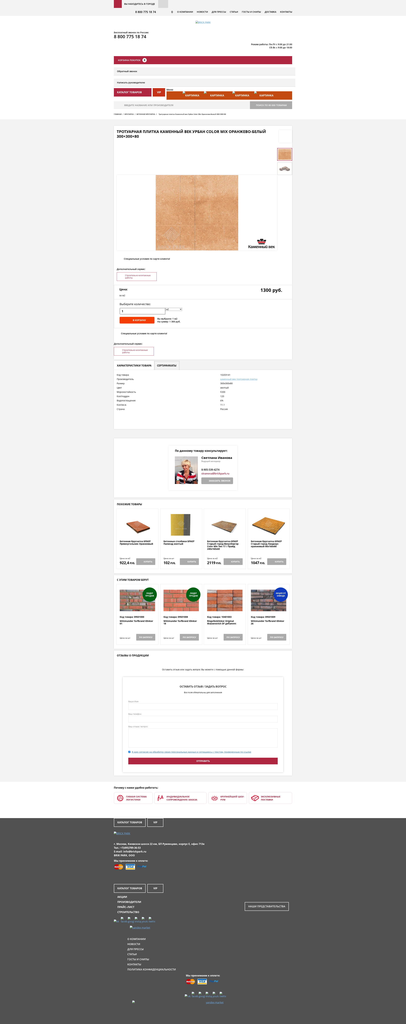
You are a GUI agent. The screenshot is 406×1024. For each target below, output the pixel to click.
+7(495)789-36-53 (130, 847)
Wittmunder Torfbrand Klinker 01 (136, 622)
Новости (202, 11)
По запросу (145, 637)
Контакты (286, 11)
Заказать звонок (219, 480)
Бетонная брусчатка (146, 114)
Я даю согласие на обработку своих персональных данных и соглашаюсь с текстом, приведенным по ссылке (191, 751)
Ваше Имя (133, 701)
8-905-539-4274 (210, 469)
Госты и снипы (251, 11)
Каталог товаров (129, 822)
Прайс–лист (125, 907)
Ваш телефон (134, 714)
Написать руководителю (131, 82)
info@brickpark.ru (134, 851)
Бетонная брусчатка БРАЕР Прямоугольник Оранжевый (136, 542)
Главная (118, 114)
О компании (185, 11)
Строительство (128, 912)
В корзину (139, 320)
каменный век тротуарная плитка (238, 379)
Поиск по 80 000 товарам (271, 105)
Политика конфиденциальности (151, 969)
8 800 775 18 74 (145, 12)
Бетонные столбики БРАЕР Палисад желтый (179, 542)
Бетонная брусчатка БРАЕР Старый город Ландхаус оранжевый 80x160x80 (266, 544)
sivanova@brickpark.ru (215, 473)
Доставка (270, 11)
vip (159, 92)
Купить (148, 561)
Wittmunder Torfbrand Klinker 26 (267, 622)
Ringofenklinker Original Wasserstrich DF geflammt (221, 622)
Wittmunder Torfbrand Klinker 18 (180, 622)
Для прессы (219, 11)
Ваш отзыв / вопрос (138, 726)
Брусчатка (129, 114)
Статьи (234, 11)
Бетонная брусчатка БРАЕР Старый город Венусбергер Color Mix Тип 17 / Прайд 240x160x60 (223, 545)
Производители (129, 902)
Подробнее (137, 532)
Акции (122, 897)
